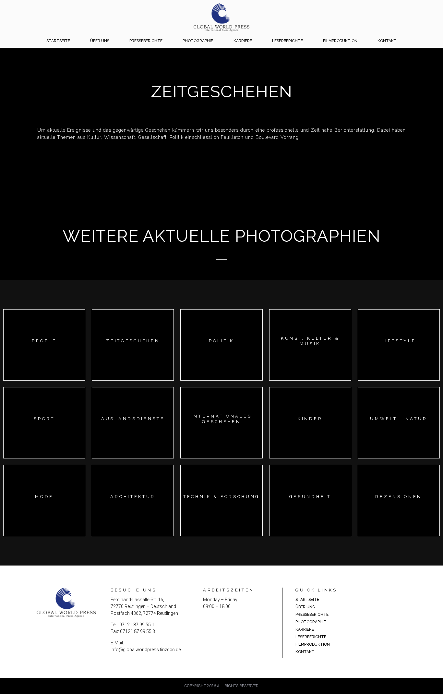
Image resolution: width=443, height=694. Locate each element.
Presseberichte (145, 41)
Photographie (198, 41)
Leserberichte (287, 41)
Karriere (242, 41)
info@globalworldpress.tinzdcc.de (146, 649)
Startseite (58, 41)
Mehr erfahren (44, 350)
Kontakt (387, 41)
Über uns (99, 41)
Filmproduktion (340, 41)
